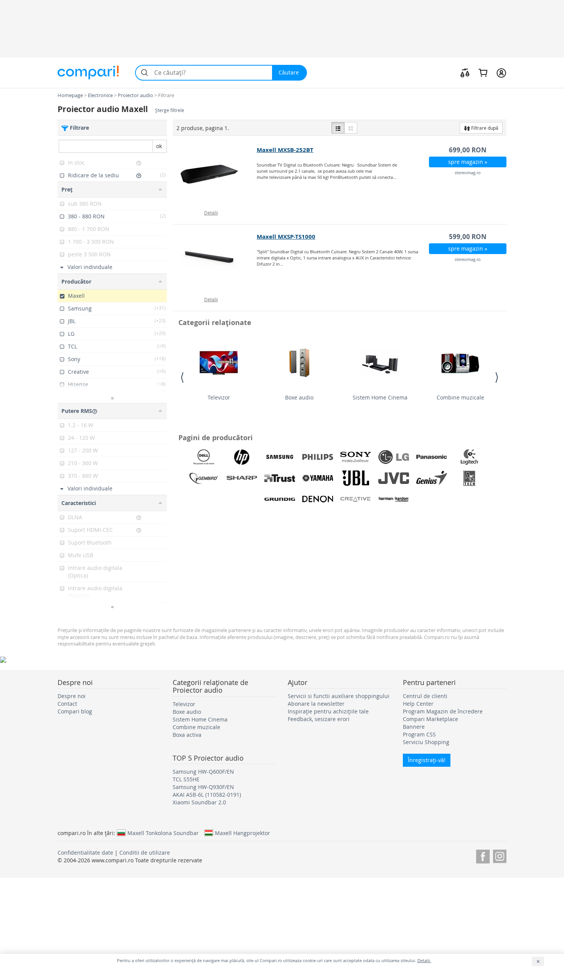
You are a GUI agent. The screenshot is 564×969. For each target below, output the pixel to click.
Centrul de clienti (425, 696)
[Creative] (355, 499)
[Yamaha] (317, 478)
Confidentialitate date (85, 852)
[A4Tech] (469, 478)
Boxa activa (187, 734)
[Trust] (279, 478)
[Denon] (317, 499)
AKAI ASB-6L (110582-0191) (207, 794)
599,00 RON (467, 236)
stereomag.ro (468, 172)
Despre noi (72, 696)
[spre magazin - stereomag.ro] (215, 174)
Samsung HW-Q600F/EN (203, 771)
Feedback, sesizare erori (319, 719)
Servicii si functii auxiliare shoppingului (338, 696)
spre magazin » (467, 161)
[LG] (393, 457)
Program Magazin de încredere (443, 711)
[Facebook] (483, 855)
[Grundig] (279, 499)
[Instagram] (499, 855)
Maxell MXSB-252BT (285, 150)
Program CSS (419, 734)
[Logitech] (469, 457)
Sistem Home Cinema (380, 397)
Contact (67, 703)
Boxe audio (299, 397)
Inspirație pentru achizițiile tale (328, 711)
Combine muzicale (460, 397)
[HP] (241, 457)
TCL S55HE (186, 779)
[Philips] (317, 457)
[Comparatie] (465, 72)
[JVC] (393, 478)
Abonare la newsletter (316, 703)
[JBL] (355, 478)
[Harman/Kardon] (393, 499)
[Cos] (482, 72)
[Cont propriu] (501, 72)
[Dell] (203, 457)
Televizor (219, 397)
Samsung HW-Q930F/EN (203, 787)
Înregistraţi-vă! (426, 760)
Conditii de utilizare (144, 852)
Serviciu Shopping (426, 742)
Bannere (414, 726)
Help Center (418, 703)
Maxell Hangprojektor (242, 832)
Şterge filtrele (169, 110)
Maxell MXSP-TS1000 (286, 237)
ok (159, 146)
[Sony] (355, 457)
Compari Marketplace (430, 719)
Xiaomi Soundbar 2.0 (199, 802)
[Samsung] (279, 457)
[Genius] (431, 478)
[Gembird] (203, 478)
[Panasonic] (431, 457)
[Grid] (350, 128)
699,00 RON (467, 149)
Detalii (211, 213)
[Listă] (338, 128)
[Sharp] (241, 478)
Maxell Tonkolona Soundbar (163, 832)
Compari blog (75, 711)
